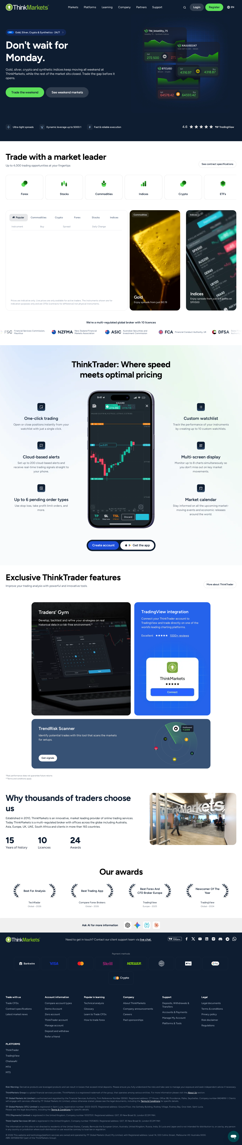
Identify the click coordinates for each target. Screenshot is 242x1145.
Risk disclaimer (209, 1020)
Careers (127, 1014)
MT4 (8, 1066)
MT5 (8, 1072)
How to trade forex (94, 1020)
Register (214, 7)
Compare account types (58, 1003)
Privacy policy (209, 1014)
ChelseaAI (11, 1061)
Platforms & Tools (172, 1023)
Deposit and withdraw (57, 1031)
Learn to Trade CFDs (95, 1014)
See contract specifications (217, 164)
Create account (103, 545)
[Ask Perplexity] (147, 925)
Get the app (141, 545)
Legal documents (211, 1003)
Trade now (154, 306)
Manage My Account (173, 1017)
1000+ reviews (179, 635)
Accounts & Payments (174, 1012)
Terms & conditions (212, 1008)
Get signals (47, 758)
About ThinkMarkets (134, 1003)
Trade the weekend (24, 92)
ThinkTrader (12, 1050)
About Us (192, 1092)
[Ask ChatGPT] (127, 925)
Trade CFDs (12, 1003)
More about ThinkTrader (220, 584)
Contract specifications (19, 1008)
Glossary (89, 1008)
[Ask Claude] (156, 925)
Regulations (208, 1025)
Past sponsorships (133, 1020)
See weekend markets (67, 92)
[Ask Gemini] (137, 925)
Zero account (52, 1014)
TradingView (12, 1055)
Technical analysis (94, 1003)
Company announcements (138, 1008)
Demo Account (53, 1008)
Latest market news (17, 1014)
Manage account (54, 1025)
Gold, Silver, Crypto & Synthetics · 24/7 (33, 32)
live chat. (145, 939)
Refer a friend (52, 1036)
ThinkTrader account (56, 1020)
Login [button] (196, 7)
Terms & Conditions (150, 1101)
